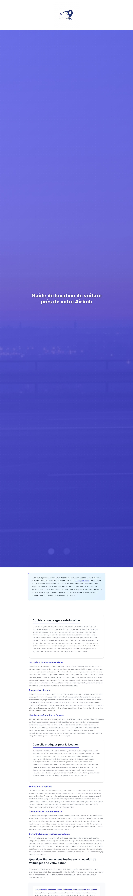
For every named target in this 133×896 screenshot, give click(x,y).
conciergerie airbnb (82, 581)
